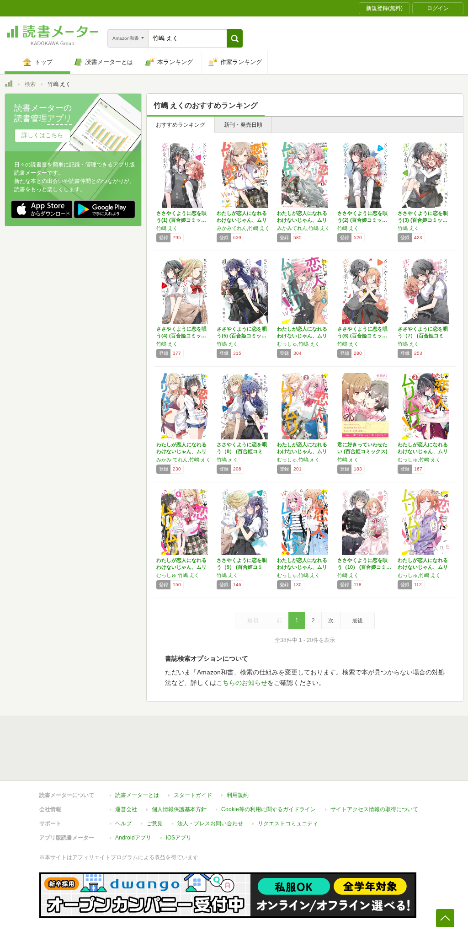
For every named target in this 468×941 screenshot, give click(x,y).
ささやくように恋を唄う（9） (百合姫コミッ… (242, 567)
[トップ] (9, 85)
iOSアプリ (178, 837)
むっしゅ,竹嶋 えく (298, 344)
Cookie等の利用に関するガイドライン (268, 809)
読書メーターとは (137, 795)
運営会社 (126, 809)
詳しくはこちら (42, 135)
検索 (30, 84)
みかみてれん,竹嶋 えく (243, 228)
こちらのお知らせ (241, 682)
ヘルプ (123, 823)
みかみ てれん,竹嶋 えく (183, 459)
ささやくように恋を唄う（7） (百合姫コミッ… (423, 335)
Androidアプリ (133, 837)
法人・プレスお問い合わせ (210, 823)
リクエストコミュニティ (288, 823)
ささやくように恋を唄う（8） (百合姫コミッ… (242, 451)
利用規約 (238, 795)
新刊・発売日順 (243, 125)
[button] (235, 38)
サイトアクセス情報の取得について (374, 809)
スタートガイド (193, 795)
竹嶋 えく (167, 228)
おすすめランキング (180, 125)
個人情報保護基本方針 (179, 809)
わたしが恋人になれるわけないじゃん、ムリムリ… (242, 220)
